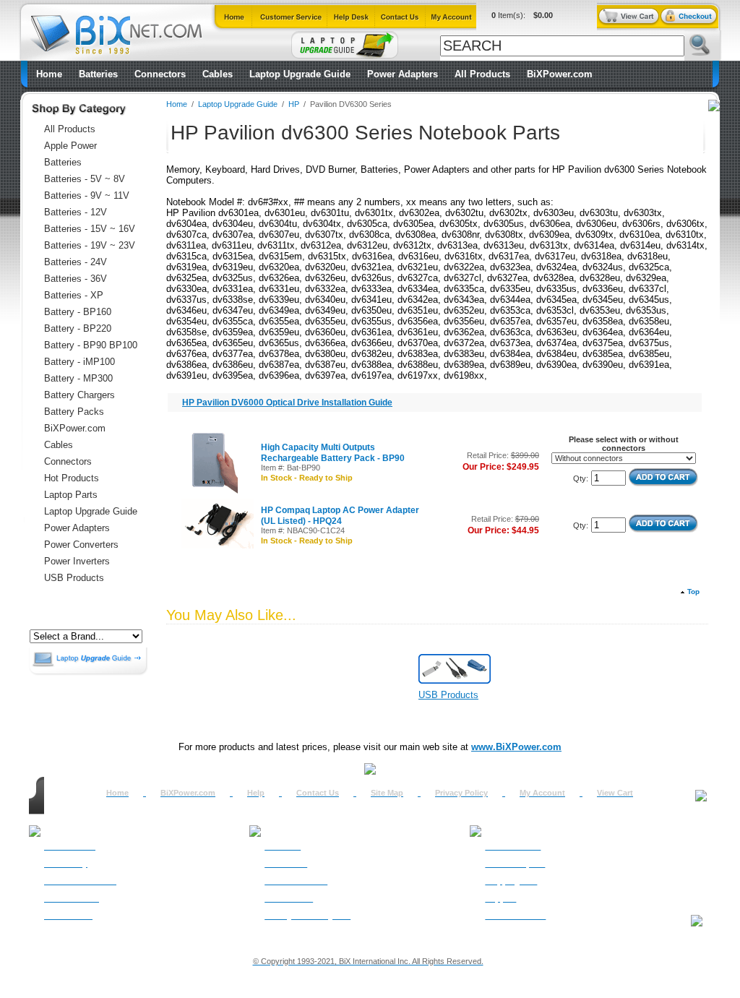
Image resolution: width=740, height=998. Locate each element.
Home (49, 74)
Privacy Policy (461, 792)
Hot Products (71, 478)
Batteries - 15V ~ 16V (89, 228)
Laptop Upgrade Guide (299, 74)
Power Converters (81, 544)
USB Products (74, 577)
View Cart (615, 792)
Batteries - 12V (75, 212)
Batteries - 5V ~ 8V (84, 178)
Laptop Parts (71, 494)
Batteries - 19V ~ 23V (89, 245)
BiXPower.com (560, 74)
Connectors (160, 74)
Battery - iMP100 (79, 361)
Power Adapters (402, 74)
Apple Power (70, 145)
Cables (217, 74)
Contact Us (317, 792)
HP (293, 104)
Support (500, 898)
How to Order (69, 846)
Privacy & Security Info (307, 915)
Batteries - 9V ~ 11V (86, 195)
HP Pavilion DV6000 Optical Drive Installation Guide (287, 402)
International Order (80, 881)
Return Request (515, 863)
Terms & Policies (295, 881)
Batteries (98, 74)
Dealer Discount (515, 915)
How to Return (513, 846)
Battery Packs (74, 411)
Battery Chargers (79, 395)
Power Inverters (77, 561)
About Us (282, 846)
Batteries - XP (73, 295)
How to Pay (65, 863)
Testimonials (288, 898)
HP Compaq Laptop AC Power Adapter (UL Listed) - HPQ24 (340, 515)
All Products (482, 74)
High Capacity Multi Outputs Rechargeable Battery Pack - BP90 (333, 452)
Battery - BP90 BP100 (90, 345)
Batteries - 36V (75, 278)
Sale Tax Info (68, 915)
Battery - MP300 (78, 378)
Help (255, 792)
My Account (542, 792)
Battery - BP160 (77, 311)
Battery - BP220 (77, 328)
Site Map (387, 792)
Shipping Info (511, 881)
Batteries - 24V (75, 262)
